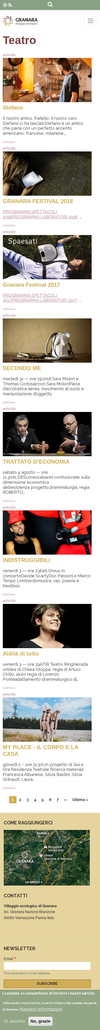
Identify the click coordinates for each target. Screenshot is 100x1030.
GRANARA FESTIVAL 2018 (38, 201)
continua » (9, 142)
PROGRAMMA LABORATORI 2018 (44, 216)
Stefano (13, 107)
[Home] (20, 21)
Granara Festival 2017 (31, 285)
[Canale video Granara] (5, 5)
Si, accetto (14, 1021)
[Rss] (10, 5)
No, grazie (40, 1021)
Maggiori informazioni (40, 1009)
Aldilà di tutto (21, 653)
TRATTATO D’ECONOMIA (36, 461)
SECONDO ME (22, 368)
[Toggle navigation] (90, 20)
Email (8, 958)
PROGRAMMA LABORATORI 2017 (44, 300)
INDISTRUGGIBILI (26, 560)
